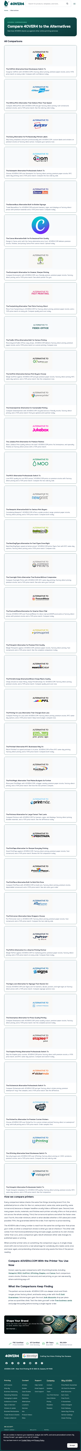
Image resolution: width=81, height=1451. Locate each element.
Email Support (39, 1388)
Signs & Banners (9, 1405)
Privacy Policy (39, 1440)
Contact (49, 1385)
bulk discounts (50, 1297)
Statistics (25, 1398)
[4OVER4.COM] (14, 3)
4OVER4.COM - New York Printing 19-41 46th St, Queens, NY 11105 (28, 1369)
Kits (23, 1411)
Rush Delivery (66, 1408)
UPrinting (34, 1273)
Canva (52, 1273)
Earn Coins (65, 1395)
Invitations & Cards (10, 1401)
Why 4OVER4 (66, 1380)
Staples (42, 1273)
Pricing (49, 1401)
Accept (72, 1445)
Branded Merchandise (11, 1411)
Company (50, 1380)
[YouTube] (18, 1363)
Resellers (50, 1405)
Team (48, 1391)
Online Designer (66, 1405)
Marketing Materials (11, 1395)
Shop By (7, 1388)
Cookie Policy (26, 1440)
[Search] (67, 4)
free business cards (63, 1300)
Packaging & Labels (10, 1398)
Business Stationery (11, 1391)
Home (6, 10)
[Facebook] (6, 1363)
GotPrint (26, 1273)
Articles (24, 1385)
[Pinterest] (42, 1363)
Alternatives (26, 1401)
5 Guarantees (66, 1401)
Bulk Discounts (66, 1391)
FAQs (23, 1418)
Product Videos (27, 1415)
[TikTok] (12, 1363)
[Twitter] (24, 1363)
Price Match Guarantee (69, 1385)
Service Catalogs (67, 1415)
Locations (25, 1405)
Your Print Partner (53, 1395)
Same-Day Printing (67, 1411)
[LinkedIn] (36, 1363)
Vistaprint (12, 1273)
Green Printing (66, 1418)
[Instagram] (30, 1363)
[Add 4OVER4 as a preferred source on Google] (30, 1355)
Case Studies (26, 1391)
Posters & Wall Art (10, 1418)
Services (25, 1408)
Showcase (25, 1395)
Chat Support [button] (39, 1391)
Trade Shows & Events (11, 1415)
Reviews (49, 1408)
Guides (24, 1388)
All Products (8, 1385)
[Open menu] (74, 3)
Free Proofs (65, 1398)
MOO (20, 1273)
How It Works (51, 1398)
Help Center (39, 1385)
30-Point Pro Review (68, 1388)
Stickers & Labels (10, 1408)
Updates (49, 1388)
